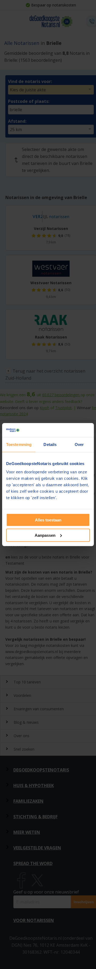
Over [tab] (79, 444)
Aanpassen (45, 535)
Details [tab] (50, 444)
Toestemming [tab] (18, 444)
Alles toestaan (48, 520)
